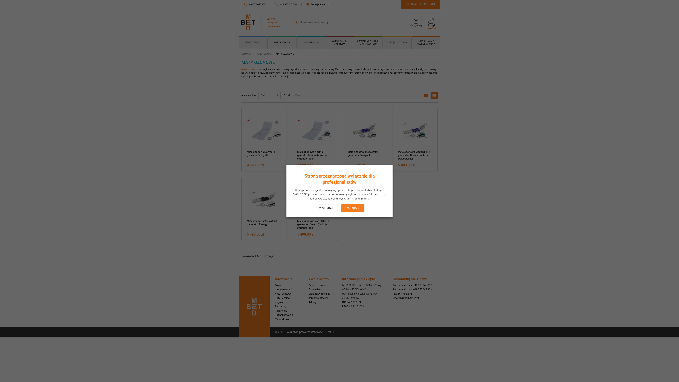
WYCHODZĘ (326, 208)
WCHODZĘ (353, 208)
